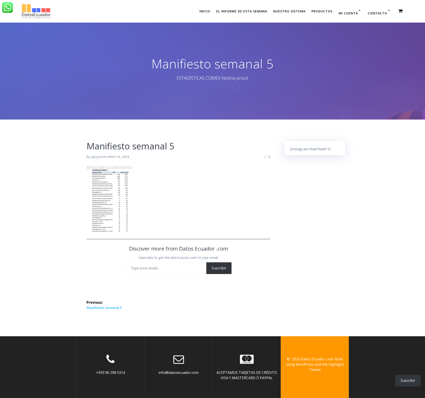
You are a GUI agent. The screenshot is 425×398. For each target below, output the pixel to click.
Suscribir (219, 268)
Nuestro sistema (289, 11)
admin (95, 157)
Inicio (204, 11)
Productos (321, 11)
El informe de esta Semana (241, 11)
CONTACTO (377, 13)
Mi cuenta (348, 13)
